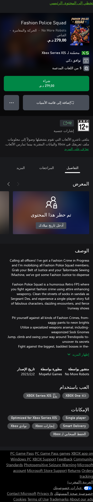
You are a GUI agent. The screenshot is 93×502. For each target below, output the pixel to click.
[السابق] (18, 184)
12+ (69, 123)
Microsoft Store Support (47, 470)
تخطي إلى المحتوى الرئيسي (71, 2)
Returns (74, 470)
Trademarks (59, 499)
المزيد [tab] (20, 167)
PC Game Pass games (52, 453)
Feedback (64, 458)
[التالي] (8, 184)
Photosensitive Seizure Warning (50, 464)
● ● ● (11, 102)
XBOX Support (44, 458)
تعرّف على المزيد (76, 149)
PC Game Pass (22, 453)
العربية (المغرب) (80, 481)
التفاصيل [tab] (72, 167)
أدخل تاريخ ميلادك (51, 225)
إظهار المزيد (80, 354)
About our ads (81, 499)
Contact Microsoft (21, 493)
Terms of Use (38, 499)
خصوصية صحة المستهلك (73, 493)
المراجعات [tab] (46, 167)
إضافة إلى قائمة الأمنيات (53, 102)
